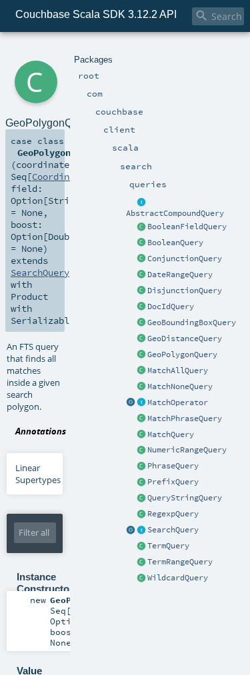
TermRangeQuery (180, 561)
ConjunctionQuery (184, 258)
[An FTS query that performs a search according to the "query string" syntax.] (141, 498)
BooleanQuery (175, 242)
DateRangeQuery (180, 274)
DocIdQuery (170, 306)
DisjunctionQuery (184, 290)
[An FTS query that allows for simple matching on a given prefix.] (141, 482)
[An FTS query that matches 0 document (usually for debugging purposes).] (141, 387)
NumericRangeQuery (187, 449)
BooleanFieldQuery (187, 226)
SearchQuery (173, 529)
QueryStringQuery (184, 497)
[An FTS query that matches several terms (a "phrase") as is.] (141, 466)
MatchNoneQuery (180, 386)
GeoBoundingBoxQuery (191, 322)
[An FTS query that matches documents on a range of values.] (141, 450)
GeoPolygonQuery (182, 354)
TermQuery (168, 545)
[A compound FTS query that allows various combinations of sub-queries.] (141, 243)
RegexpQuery (173, 513)
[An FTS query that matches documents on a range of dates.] (141, 275)
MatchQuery (170, 434)
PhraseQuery (173, 465)
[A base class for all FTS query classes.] (141, 530)
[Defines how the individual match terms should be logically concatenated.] (141, 403)
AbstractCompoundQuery (175, 213)
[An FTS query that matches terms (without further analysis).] (141, 546)
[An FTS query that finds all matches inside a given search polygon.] (141, 355)
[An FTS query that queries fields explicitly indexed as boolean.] (141, 227)
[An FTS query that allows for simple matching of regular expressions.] (141, 514)
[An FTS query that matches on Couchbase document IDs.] (141, 307)
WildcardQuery (177, 577)
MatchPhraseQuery (184, 418)
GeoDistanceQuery (184, 338)
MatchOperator (177, 402)
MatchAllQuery (177, 370)
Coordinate (58, 177)
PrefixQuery (173, 481)
